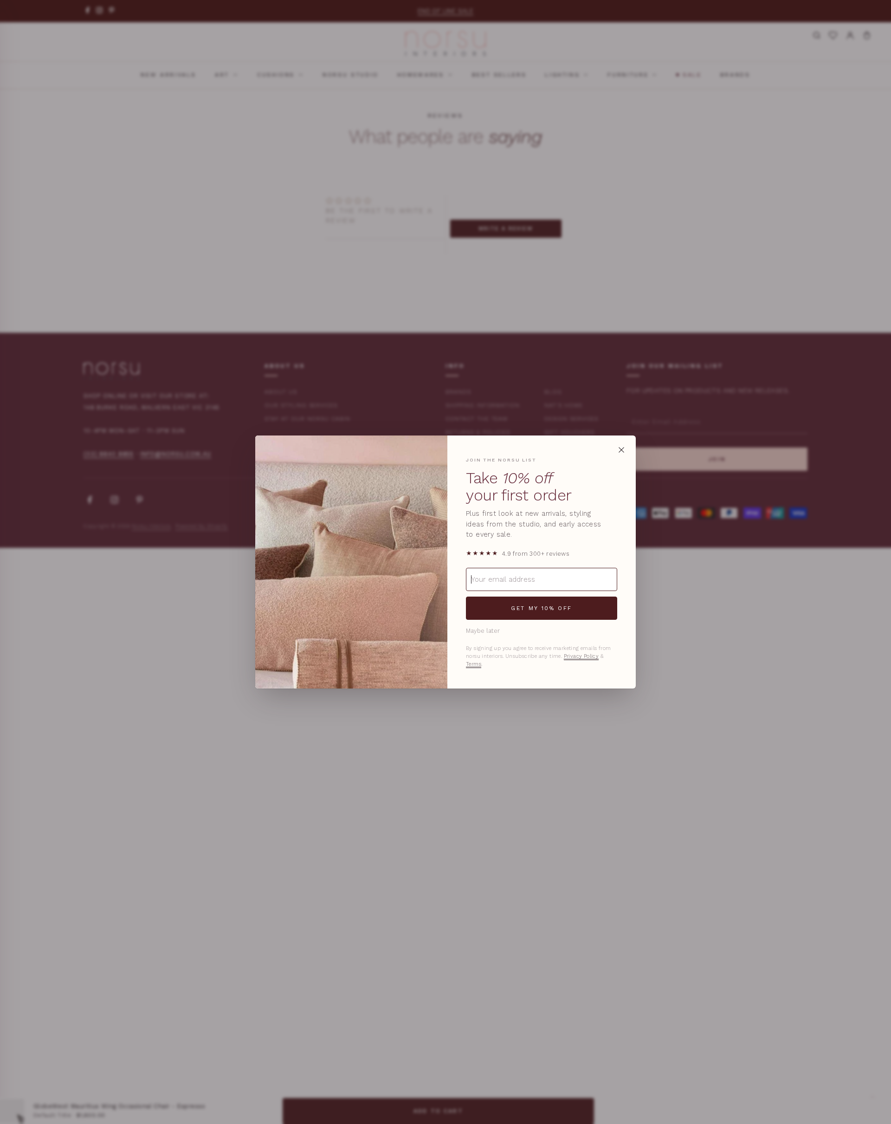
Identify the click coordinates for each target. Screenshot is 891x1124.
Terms (473, 664)
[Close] (621, 450)
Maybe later (483, 630)
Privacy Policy (581, 656)
